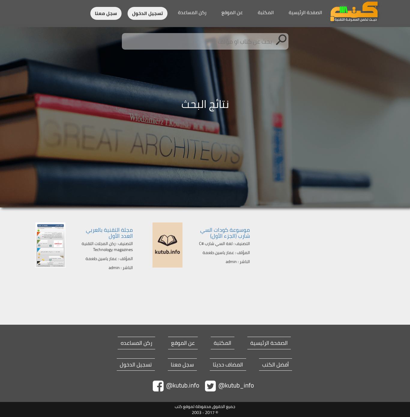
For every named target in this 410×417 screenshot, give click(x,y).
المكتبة (266, 12)
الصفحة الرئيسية (305, 12)
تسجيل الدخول (147, 13)
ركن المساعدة (192, 12)
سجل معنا (106, 13)
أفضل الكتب (275, 365)
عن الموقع (232, 12)
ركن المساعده (136, 343)
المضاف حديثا (228, 365)
